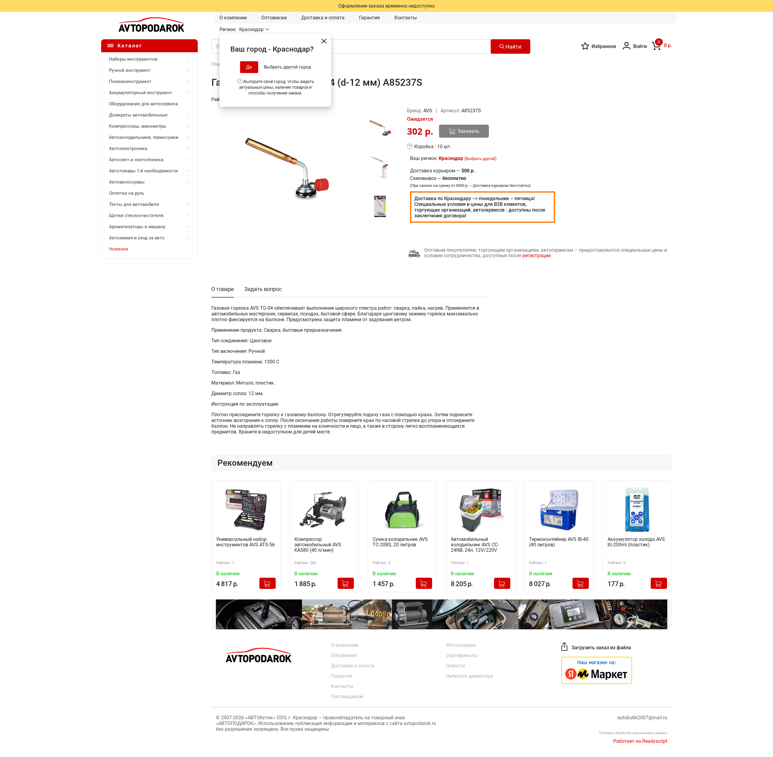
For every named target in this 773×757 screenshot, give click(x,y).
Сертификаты (462, 655)
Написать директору (469, 676)
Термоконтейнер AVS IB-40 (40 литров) (559, 542)
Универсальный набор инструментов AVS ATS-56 (245, 542)
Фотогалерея (461, 645)
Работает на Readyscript (640, 741)
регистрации (536, 255)
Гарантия (369, 18)
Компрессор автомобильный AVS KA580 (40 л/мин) (317, 545)
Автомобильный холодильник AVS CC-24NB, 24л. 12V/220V (475, 545)
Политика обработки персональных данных (633, 733)
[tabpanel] (287, 166)
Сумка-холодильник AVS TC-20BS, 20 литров (400, 542)
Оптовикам (274, 18)
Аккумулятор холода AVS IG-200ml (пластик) (636, 542)
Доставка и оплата (323, 18)
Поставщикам (347, 696)
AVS (428, 110)
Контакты (405, 18)
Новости (455, 666)
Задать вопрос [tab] (263, 289)
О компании (233, 18)
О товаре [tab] (222, 289)
